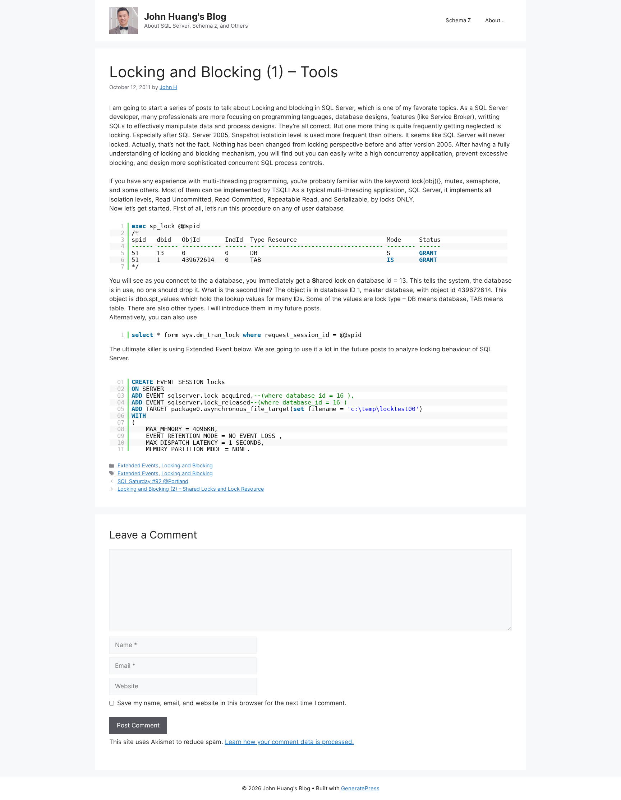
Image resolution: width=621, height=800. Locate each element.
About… (495, 20)
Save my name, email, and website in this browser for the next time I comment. (231, 703)
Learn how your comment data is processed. (289, 741)
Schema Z (458, 20)
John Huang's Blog (185, 16)
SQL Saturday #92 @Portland (153, 481)
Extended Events (138, 465)
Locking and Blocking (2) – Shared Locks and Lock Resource (191, 489)
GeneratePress (360, 788)
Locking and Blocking (187, 465)
